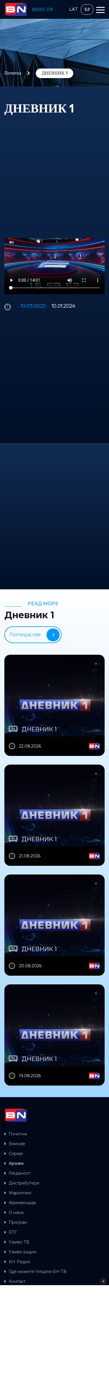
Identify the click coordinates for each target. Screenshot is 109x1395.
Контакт (17, 1281)
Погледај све (25, 634)
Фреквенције (22, 1202)
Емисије (17, 1143)
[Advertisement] (54, 177)
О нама (16, 1212)
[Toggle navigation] (100, 11)
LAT (73, 9)
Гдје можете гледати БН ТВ (38, 1271)
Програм (18, 1222)
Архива (16, 1163)
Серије (16, 1153)
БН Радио (19, 1261)
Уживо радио (23, 1251)
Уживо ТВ (19, 1242)
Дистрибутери (24, 1183)
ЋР (87, 9)
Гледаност (19, 1173)
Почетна (12, 73)
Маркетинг (20, 1192)
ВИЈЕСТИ (42, 9)
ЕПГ (13, 1232)
